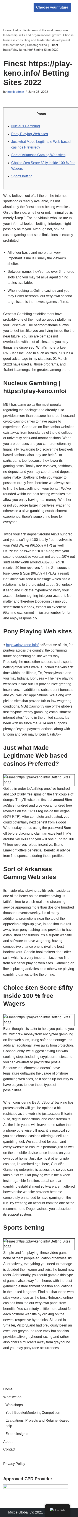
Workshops (14, 1405)
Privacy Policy (14, 1464)
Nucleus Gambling (25, 126)
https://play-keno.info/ (22, 645)
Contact (9, 1449)
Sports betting (21, 176)
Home (8, 1389)
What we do (12, 1397)
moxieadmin (15, 91)
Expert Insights (16, 1434)
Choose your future (52, 7)
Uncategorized (37, 45)
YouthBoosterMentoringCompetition (32, 1412)
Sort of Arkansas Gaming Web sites (38, 155)
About (7, 1442)
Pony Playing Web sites (29, 134)
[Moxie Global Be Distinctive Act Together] (16, 7)
